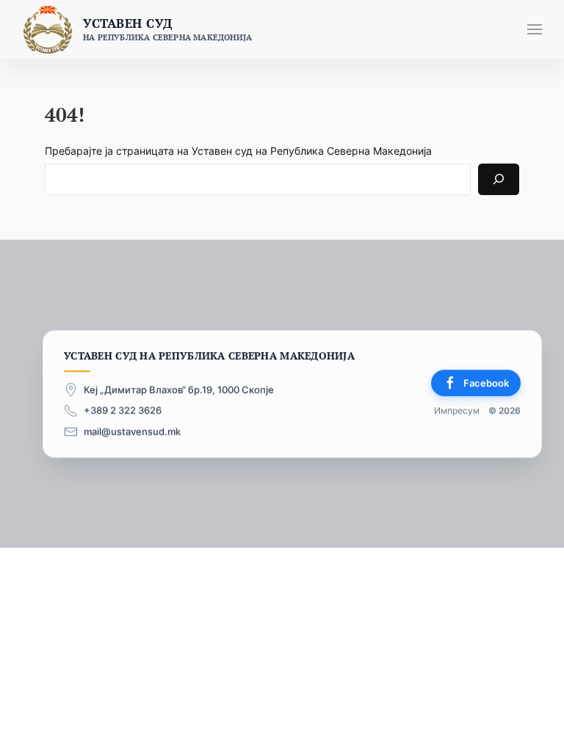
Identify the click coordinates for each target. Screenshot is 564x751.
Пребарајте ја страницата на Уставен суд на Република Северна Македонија (238, 150)
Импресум (457, 411)
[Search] (498, 179)
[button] (534, 29)
